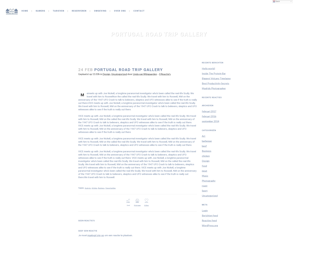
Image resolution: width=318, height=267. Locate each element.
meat (204, 170)
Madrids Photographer (214, 88)
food (204, 165)
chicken (206, 155)
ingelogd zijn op (95, 235)
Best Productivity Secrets (215, 83)
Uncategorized (119, 74)
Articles (94, 188)
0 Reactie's (165, 74)
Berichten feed (210, 215)
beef (204, 146)
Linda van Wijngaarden (145, 74)
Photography (209, 180)
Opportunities (110, 188)
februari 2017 (209, 111)
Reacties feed (209, 220)
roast (204, 185)
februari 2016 (209, 116)
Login (205, 210)
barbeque (207, 141)
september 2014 (210, 121)
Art (203, 136)
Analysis (88, 188)
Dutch (277, 1)
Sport (205, 190)
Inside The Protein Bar (214, 73)
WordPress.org (210, 225)
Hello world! (208, 68)
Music (205, 175)
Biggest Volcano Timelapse (216, 78)
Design (106, 74)
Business (101, 188)
